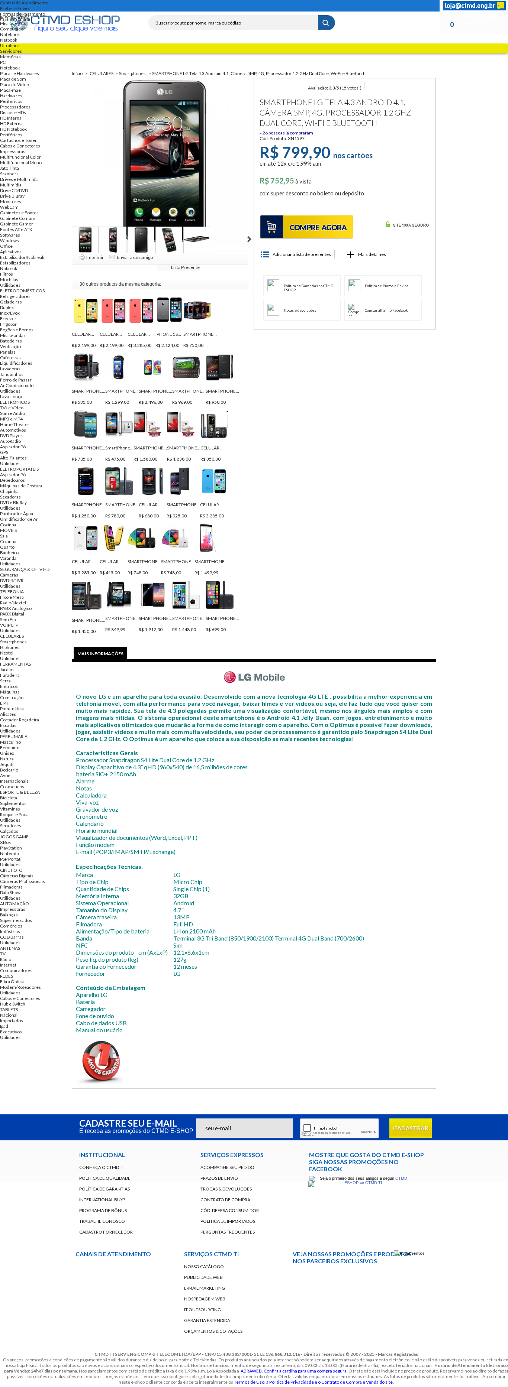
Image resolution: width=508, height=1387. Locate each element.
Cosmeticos (12, 786)
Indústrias (10, 931)
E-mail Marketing (204, 1288)
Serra (5, 680)
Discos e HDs (13, 112)
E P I (4, 703)
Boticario (9, 770)
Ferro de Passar (16, 380)
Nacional (8, 1015)
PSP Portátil (11, 859)
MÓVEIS (8, 530)
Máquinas (10, 692)
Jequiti (6, 764)
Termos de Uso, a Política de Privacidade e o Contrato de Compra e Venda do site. (314, 1382)
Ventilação (10, 346)
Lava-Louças (12, 396)
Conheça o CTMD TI (101, 1167)
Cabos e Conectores (20, 146)
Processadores (15, 107)
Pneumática (12, 708)
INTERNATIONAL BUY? (102, 1199)
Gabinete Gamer (16, 224)
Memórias (10, 56)
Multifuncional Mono (21, 162)
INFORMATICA (15, 17)
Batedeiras (11, 341)
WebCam (9, 207)
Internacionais (14, 781)
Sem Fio (8, 619)
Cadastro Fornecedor (106, 1232)
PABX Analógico (16, 608)
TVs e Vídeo (11, 407)
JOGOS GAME (14, 836)
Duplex (7, 307)
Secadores (10, 825)
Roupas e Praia (14, 814)
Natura (7, 758)
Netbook (8, 40)
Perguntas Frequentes (227, 1232)
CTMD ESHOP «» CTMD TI (376, 1180)
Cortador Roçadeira (19, 719)
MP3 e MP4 (11, 419)
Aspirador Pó (13, 446)
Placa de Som (13, 79)
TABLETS (9, 1009)
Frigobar (8, 324)
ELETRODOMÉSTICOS (22, 290)
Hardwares (11, 95)
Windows (9, 240)
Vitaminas (10, 809)
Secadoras (10, 497)
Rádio (5, 959)
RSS (186, 6)
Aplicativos (11, 251)
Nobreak (8, 268)
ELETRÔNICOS (15, 402)
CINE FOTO (11, 870)
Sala (4, 536)
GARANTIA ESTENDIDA (207, 1320)
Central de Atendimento (24, 3)
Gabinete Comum (17, 218)
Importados (11, 1020)
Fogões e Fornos (16, 329)
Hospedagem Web (204, 1299)
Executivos (11, 1031)
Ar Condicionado (16, 385)
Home (146, 6)
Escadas (8, 725)
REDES (6, 976)
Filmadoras (11, 887)
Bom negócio (339, 1278)
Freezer (8, 318)
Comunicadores (16, 970)
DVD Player (11, 435)
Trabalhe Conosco (102, 1221)
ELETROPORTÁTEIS (19, 469)
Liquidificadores (16, 363)
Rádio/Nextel (13, 602)
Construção (11, 697)
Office (6, 246)
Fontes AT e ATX (16, 229)
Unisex (7, 753)
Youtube (302, 1298)
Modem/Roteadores (20, 987)
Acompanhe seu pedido (227, 1167)
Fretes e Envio (14, 8)
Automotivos (13, 430)
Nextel (6, 653)
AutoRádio (10, 441)
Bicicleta (8, 797)
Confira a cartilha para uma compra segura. (306, 1371)
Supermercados (16, 920)
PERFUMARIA (14, 736)
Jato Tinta (9, 168)
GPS (4, 452)
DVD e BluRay (13, 502)
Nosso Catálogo (204, 1266)
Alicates (8, 714)
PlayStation (11, 848)
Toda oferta (302, 1278)
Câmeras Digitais (16, 875)
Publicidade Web (203, 1277)
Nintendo (9, 853)
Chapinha (9, 491)
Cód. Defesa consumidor (229, 1210)
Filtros (6, 274)
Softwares (10, 235)
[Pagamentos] (409, 1253)
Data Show (10, 892)
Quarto (7, 547)
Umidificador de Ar (19, 519)
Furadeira (10, 675)
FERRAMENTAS (15, 664)
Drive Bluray (12, 196)
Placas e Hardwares (19, 73)
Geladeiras (11, 302)
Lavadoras (10, 368)
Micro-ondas (13, 335)
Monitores (10, 201)
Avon (5, 775)
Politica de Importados (227, 1221)
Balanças (9, 914)
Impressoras (12, 151)
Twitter (173, 6)
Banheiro (9, 552)
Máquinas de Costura (21, 485)
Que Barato (375, 1278)
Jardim (7, 669)
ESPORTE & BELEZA (20, 792)
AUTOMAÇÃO (14, 903)
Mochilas (9, 279)
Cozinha (8, 524)
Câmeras (9, 575)
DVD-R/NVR (11, 580)
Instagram (200, 6)
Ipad (4, 1026)
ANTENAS (10, 948)
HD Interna (11, 118)
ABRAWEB (251, 1371)
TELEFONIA (12, 591)
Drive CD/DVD (14, 190)
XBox (5, 842)
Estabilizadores (15, 263)
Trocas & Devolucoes (226, 1189)
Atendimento (131, 1299)
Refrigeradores (15, 296)
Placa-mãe (10, 90)
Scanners (9, 173)
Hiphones (9, 647)
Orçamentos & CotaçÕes (213, 1331)
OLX (411, 1278)
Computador (12, 29)
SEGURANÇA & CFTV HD (24, 569)
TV (3, 953)
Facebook (159, 6)
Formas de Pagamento (22, 14)
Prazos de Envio (219, 1178)
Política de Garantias (104, 1189)
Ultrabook (10, 45)
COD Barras (12, 937)
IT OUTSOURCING (202, 1309)
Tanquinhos (11, 374)
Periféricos (11, 101)
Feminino (9, 747)
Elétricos (9, 686)
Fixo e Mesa (12, 597)
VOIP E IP (9, 625)
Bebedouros (12, 480)
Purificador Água (16, 513)
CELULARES (12, 636)
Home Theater (14, 424)
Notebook (10, 34)
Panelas (8, 352)
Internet (8, 965)
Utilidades (10, 285)
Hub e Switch (12, 1004)
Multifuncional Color (20, 157)
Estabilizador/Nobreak (22, 257)
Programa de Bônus (103, 1210)
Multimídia (11, 185)
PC (3, 62)
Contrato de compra (225, 1199)
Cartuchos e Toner (18, 140)
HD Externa (11, 123)
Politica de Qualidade (105, 1178)
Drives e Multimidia (19, 179)
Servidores (11, 51)
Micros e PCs (13, 23)
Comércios (11, 926)
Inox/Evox (10, 313)
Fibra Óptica (12, 981)
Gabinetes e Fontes (19, 212)
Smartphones (13, 641)
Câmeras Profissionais (22, 881)
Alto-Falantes (13, 458)
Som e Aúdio (12, 413)
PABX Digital (12, 614)
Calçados (9, 831)
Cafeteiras (10, 357)
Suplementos (13, 803)
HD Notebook (13, 129)
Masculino (10, 742)
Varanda (8, 558)
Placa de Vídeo (14, 84)
